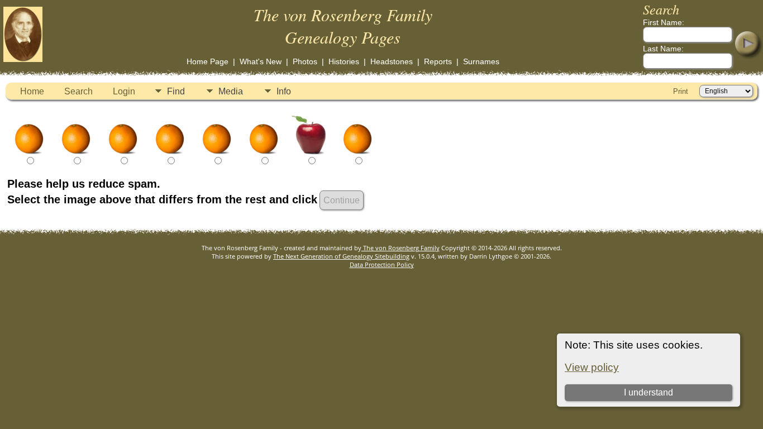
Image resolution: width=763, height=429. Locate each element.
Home (32, 91)
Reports (438, 61)
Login (124, 91)
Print (680, 91)
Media (230, 91)
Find (176, 91)
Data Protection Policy (382, 264)
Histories (343, 61)
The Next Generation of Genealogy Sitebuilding (341, 256)
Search (78, 91)
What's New (261, 61)
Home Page (207, 61)
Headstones (391, 61)
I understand (648, 392)
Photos (305, 61)
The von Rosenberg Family (400, 248)
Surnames (481, 61)
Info (283, 91)
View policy (592, 367)
